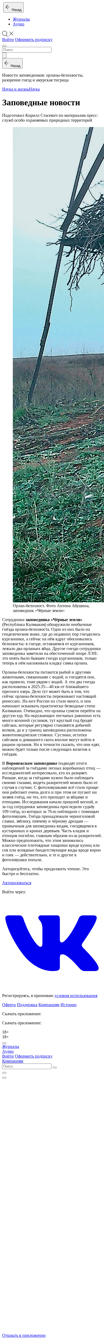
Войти (8, 39)
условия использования (75, 995)
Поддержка (27, 1004)
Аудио (18, 24)
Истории (69, 1004)
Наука (34, 89)
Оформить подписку (34, 39)
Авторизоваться (16, 882)
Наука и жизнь (15, 89)
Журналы (21, 19)
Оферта (9, 1004)
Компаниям (48, 1004)
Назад (16, 10)
